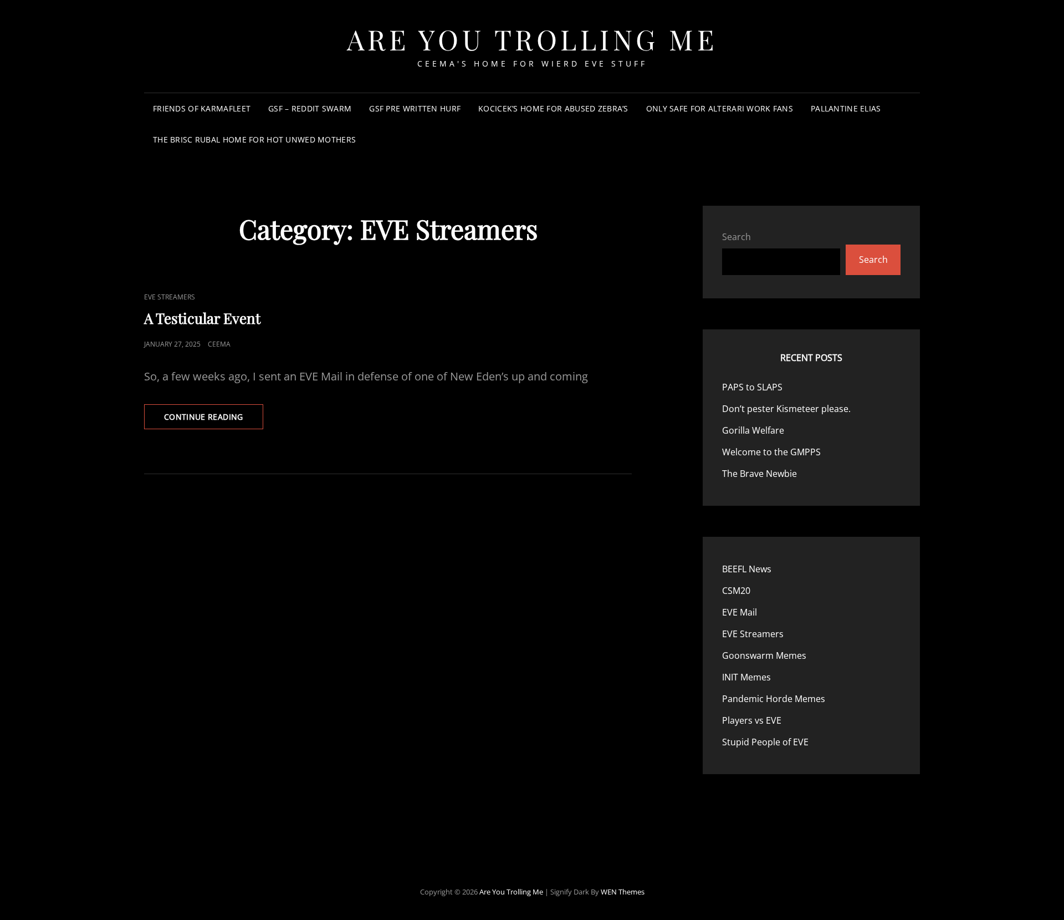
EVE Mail (739, 612)
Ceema (219, 344)
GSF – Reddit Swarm (309, 108)
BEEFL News (746, 569)
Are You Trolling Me (532, 39)
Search (736, 237)
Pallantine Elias (846, 108)
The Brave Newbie (759, 473)
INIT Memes (746, 677)
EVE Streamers (169, 297)
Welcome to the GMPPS (771, 452)
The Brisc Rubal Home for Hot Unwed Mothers (254, 139)
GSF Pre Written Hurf (415, 108)
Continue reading (213, 420)
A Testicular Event (202, 318)
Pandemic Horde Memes (773, 699)
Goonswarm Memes (764, 655)
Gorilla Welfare (753, 430)
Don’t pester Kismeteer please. (786, 409)
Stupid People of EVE (765, 742)
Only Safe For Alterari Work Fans (719, 108)
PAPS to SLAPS (752, 387)
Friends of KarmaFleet (201, 108)
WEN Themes (622, 892)
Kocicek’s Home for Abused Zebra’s (553, 108)
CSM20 (736, 590)
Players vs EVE (751, 720)
